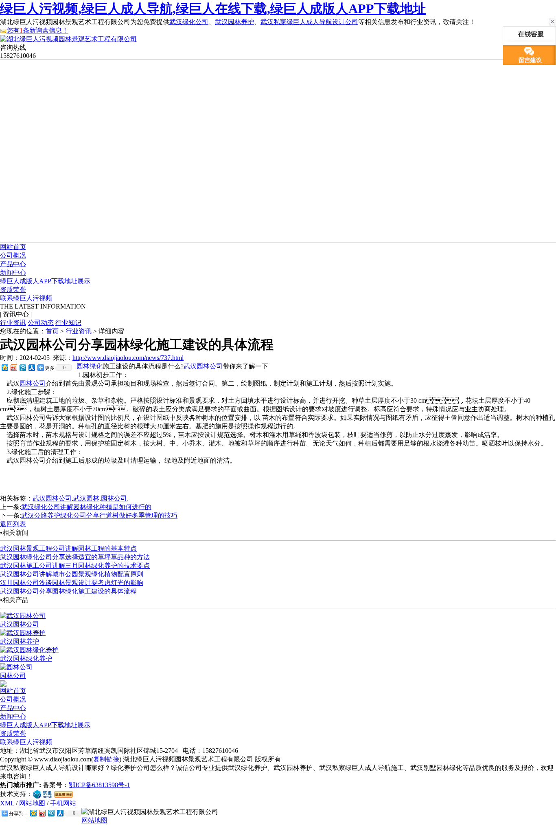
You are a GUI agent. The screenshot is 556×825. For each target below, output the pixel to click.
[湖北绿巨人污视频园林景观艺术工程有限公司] (68, 38)
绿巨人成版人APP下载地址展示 (45, 281)
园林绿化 (90, 366)
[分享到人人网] (31, 367)
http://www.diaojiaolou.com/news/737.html (128, 357)
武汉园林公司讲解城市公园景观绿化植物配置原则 (71, 574)
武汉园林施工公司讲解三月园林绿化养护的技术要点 (75, 565)
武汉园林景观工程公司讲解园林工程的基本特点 (68, 548)
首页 (52, 331)
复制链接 (106, 759)
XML (7, 803)
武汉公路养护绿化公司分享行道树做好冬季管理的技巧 (99, 515)
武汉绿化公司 (188, 21)
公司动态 (41, 322)
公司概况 (13, 255)
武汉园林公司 (203, 366)
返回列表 (13, 524)
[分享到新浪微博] (13, 367)
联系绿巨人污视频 (26, 298)
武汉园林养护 (234, 21)
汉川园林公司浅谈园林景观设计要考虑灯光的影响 (71, 582)
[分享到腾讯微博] (22, 367)
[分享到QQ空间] (4, 367)
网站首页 (13, 246)
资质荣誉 (13, 289)
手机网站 (63, 803)
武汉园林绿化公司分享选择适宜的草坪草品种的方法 (75, 557)
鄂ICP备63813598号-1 (99, 784)
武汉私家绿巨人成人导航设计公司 (309, 21)
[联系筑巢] (43, 793)
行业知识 (68, 322)
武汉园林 (86, 498)
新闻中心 (13, 272)
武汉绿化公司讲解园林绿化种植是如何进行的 (86, 506)
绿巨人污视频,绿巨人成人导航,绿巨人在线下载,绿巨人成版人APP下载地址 (213, 8)
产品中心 (13, 263)
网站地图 (32, 803)
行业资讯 (13, 322)
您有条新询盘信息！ (37, 30)
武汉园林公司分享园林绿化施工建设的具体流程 (68, 591)
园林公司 (33, 383)
